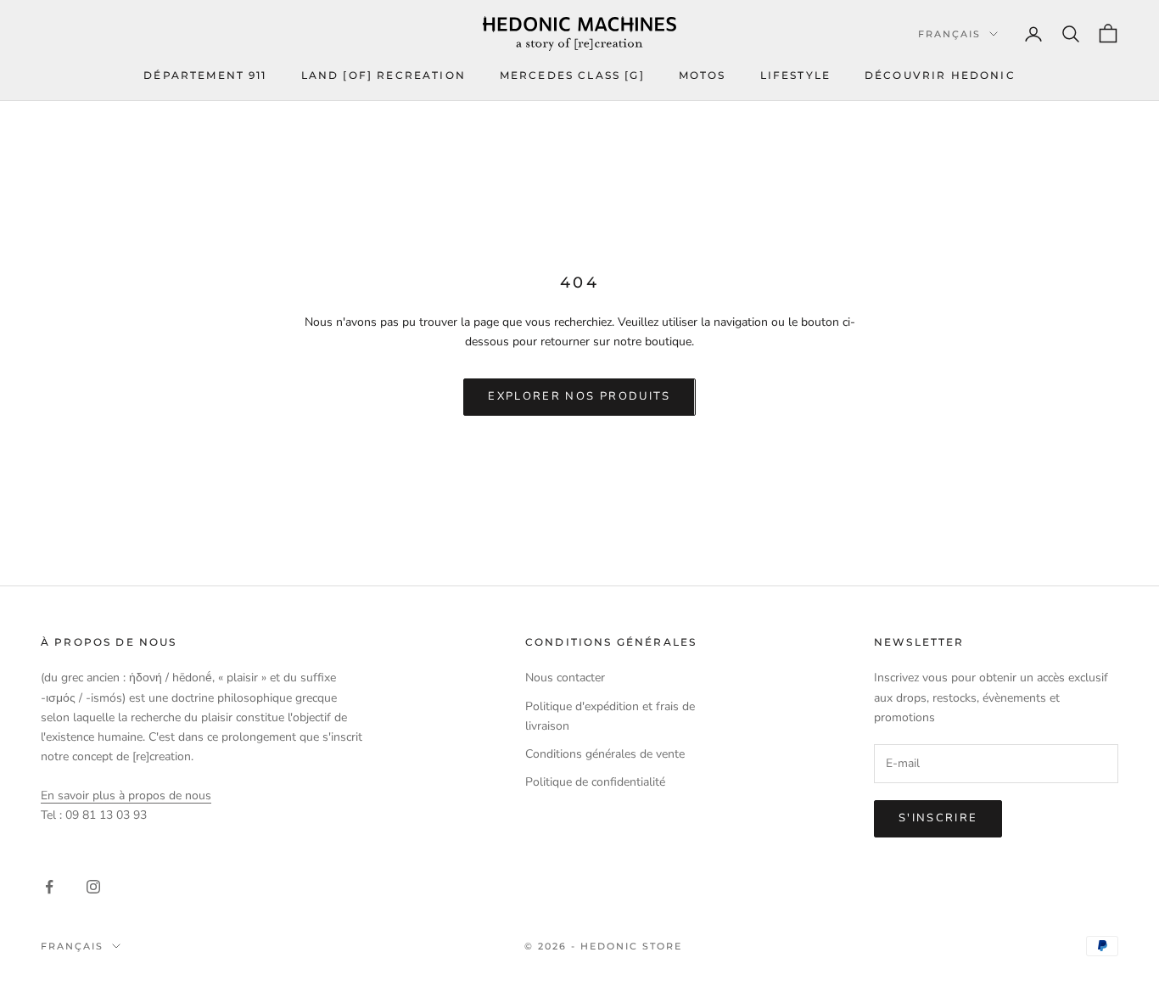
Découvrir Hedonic (940, 75)
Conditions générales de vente (605, 754)
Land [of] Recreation (383, 75)
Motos (702, 75)
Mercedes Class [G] (572, 75)
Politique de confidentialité (595, 782)
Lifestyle (795, 75)
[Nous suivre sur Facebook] (49, 886)
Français (949, 34)
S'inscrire (938, 818)
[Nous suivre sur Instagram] (93, 886)
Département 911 (204, 75)
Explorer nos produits (579, 396)
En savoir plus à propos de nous (126, 795)
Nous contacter (565, 677)
